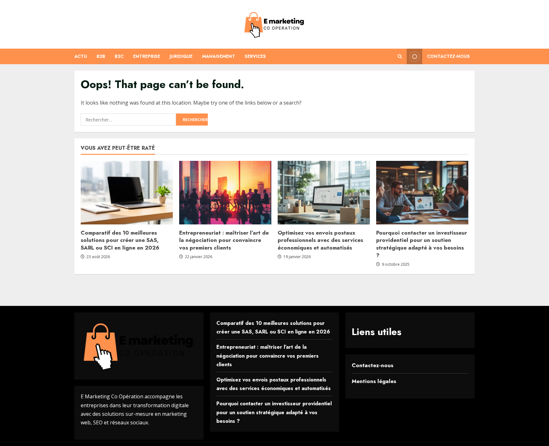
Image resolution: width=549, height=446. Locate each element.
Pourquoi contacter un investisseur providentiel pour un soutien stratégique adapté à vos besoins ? (421, 244)
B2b (101, 56)
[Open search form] (400, 56)
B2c (119, 56)
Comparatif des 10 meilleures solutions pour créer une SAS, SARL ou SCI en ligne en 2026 (120, 240)
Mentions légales (374, 381)
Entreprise (146, 56)
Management (218, 56)
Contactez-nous (448, 56)
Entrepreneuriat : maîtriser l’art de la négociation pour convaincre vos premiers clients (224, 240)
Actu (80, 56)
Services (255, 56)
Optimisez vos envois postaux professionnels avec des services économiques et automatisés (320, 240)
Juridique (181, 56)
